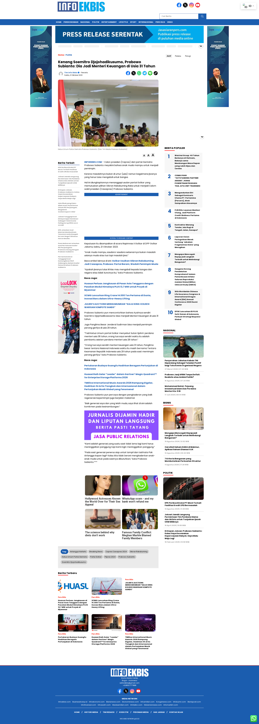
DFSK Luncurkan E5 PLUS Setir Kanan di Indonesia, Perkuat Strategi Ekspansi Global (187, 315)
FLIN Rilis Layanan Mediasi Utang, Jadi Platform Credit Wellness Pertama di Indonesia (187, 214)
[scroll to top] (249, 719)
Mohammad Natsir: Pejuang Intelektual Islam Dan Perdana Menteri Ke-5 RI (180, 388)
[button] (144, 155)
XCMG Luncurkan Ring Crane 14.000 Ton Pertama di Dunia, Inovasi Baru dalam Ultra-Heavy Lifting (117, 297)
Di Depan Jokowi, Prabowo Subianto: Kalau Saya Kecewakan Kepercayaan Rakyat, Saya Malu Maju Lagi (183, 535)
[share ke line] (151, 75)
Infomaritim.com (170, 705)
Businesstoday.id (79, 702)
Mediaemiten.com (120, 705)
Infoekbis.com (64, 702)
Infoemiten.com (147, 702)
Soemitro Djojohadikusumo (74, 562)
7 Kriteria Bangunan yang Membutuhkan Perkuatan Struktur (183, 459)
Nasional (85, 22)
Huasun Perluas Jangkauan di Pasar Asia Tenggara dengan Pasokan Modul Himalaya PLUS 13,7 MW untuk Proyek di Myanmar (118, 287)
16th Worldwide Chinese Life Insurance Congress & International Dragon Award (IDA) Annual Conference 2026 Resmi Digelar (187, 298)
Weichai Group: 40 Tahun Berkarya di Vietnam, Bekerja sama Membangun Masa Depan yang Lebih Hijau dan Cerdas (187, 162)
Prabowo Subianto (127, 557)
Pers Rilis (160, 22)
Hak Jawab (159, 712)
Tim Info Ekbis (70, 72)
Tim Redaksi (108, 712)
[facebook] (179, 7)
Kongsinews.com (163, 702)
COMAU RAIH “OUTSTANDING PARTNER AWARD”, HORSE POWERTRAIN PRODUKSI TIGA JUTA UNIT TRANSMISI (187, 180)
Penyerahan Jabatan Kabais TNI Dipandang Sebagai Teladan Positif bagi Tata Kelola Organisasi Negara (183, 363)
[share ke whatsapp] (139, 75)
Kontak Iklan (176, 712)
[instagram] (192, 7)
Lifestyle (123, 22)
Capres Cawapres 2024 (116, 551)
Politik (95, 22)
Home (58, 22)
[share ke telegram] (145, 75)
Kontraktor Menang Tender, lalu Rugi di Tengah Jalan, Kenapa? (186, 227)
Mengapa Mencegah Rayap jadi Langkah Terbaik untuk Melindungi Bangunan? (187, 258)
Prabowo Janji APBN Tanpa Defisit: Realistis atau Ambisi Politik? (182, 375)
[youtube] (198, 7)
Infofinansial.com (88, 705)
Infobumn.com (179, 702)
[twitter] (186, 7)
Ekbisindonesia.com (153, 705)
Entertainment (109, 22)
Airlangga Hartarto (78, 551)
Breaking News (96, 551)
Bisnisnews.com (113, 702)
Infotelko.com (136, 705)
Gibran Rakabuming (138, 551)
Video (170, 22)
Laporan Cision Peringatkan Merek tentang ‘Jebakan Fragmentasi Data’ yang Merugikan (187, 242)
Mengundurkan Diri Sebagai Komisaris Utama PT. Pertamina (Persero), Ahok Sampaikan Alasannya (186, 197)
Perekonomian (71, 22)
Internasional (146, 22)
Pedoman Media (141, 712)
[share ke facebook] (128, 75)
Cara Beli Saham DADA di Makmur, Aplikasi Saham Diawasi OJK (182, 448)
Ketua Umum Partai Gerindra (74, 557)
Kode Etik (123, 712)
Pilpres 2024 (110, 557)
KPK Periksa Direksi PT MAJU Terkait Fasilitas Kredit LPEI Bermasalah (183, 504)
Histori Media (91, 712)
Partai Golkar (96, 557)
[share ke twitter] (134, 75)
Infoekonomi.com (97, 702)
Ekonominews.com (130, 702)
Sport (133, 22)
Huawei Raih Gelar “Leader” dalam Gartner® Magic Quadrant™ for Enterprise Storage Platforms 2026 (120, 376)
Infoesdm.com (104, 705)
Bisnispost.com (194, 702)
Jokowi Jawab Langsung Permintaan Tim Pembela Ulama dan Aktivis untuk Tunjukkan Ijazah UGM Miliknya (183, 518)
